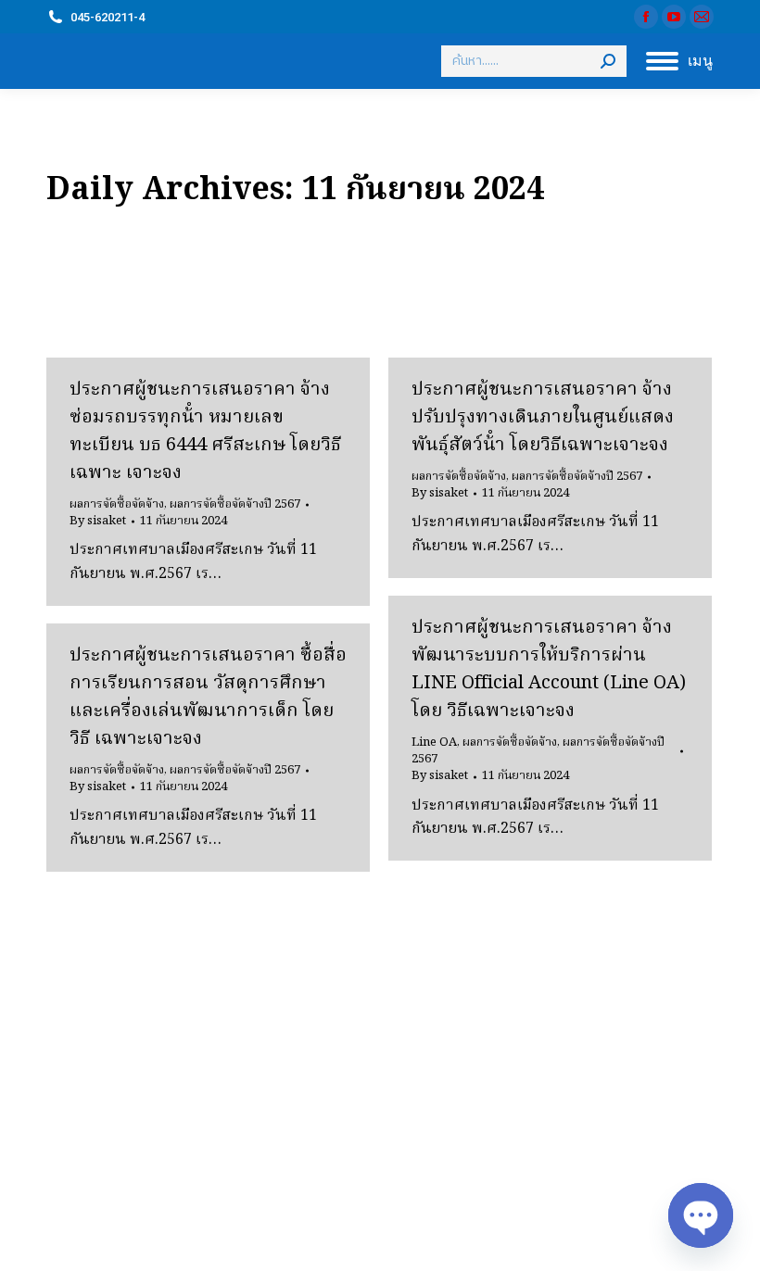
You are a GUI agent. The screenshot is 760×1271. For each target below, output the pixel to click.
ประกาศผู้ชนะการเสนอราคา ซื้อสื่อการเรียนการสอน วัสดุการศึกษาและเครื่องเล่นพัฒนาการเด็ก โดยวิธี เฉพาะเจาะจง (208, 697)
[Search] (608, 61)
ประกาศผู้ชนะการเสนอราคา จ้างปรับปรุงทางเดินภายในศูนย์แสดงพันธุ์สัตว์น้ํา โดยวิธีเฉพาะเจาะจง (543, 417)
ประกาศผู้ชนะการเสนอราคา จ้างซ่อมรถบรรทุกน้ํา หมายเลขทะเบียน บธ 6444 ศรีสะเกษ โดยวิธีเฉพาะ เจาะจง (205, 431)
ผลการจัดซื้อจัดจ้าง (117, 504)
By (98, 521)
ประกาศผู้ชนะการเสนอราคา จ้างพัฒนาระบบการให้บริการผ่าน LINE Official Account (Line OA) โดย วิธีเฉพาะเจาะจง (549, 669)
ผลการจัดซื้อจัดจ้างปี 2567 (235, 504)
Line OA (434, 742)
